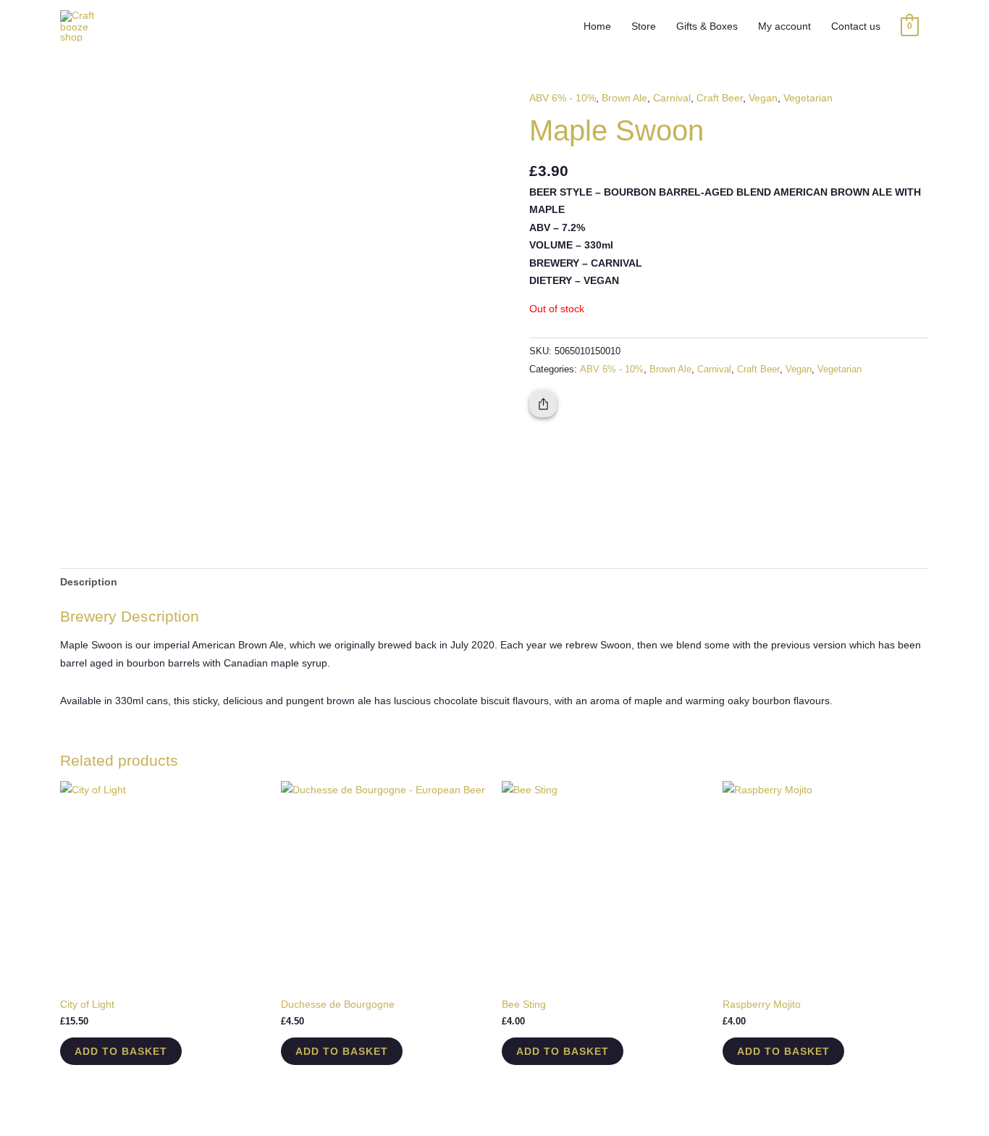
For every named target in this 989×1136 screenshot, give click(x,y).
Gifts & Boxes (707, 26)
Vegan (763, 98)
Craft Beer (719, 98)
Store (643, 26)
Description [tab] (88, 582)
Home (597, 26)
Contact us (855, 26)
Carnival (672, 98)
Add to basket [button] (121, 1051)
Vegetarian (808, 98)
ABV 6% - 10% (562, 98)
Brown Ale (624, 98)
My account (784, 26)
